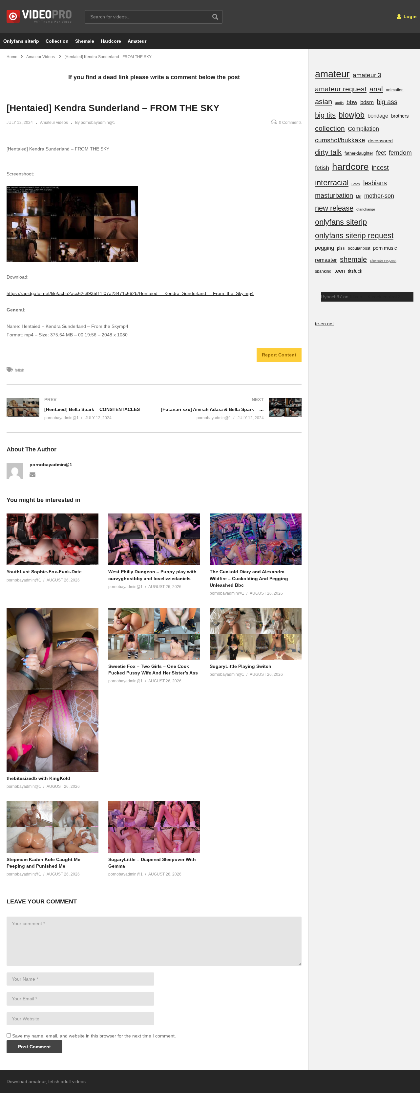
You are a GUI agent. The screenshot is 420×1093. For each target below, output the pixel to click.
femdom (400, 152)
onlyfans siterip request (354, 235)
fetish (19, 370)
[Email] (32, 474)
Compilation (363, 128)
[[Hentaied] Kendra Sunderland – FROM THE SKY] (52, 539)
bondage (378, 116)
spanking (323, 271)
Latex (355, 184)
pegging (324, 247)
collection (330, 128)
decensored (380, 140)
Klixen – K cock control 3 (375, 296)
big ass (387, 101)
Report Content (279, 354)
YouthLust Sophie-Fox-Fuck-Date (44, 571)
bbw (351, 102)
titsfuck (355, 271)
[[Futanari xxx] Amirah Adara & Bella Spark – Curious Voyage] (231, 408)
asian (323, 102)
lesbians (375, 183)
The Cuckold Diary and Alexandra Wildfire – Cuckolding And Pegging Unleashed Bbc (249, 578)
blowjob (352, 115)
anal (376, 89)
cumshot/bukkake (340, 140)
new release (334, 208)
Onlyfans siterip (21, 41)
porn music (385, 248)
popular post (359, 248)
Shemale (84, 41)
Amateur (137, 41)
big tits (325, 115)
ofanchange (365, 209)
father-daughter (359, 153)
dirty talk (328, 152)
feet (381, 152)
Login (409, 16)
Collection (57, 41)
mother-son (379, 195)
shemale (353, 259)
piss (341, 248)
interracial (331, 182)
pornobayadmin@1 (51, 464)
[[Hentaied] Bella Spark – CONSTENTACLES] (77, 408)
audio (339, 103)
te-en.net (324, 323)
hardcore (350, 167)
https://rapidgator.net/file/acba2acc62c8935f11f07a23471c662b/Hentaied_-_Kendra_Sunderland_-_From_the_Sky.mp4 (130, 293)
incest (380, 167)
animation (395, 90)
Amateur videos (54, 122)
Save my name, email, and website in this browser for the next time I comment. (94, 1035)
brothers (400, 116)
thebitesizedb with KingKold (38, 778)
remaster (326, 260)
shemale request (383, 260)
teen (339, 271)
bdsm (367, 102)
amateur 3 (367, 75)
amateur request (341, 89)
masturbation (334, 195)
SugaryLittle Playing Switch (240, 666)
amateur (332, 73)
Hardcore (111, 41)
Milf (358, 196)
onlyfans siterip (341, 221)
